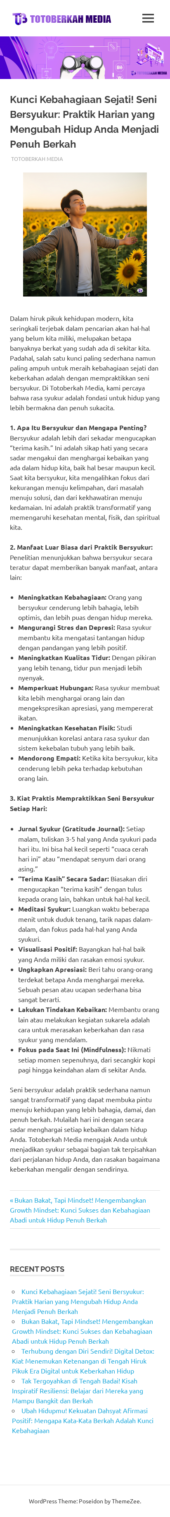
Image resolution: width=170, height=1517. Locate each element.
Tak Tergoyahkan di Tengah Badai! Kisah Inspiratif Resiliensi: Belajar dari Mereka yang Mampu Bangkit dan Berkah (77, 1390)
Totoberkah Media (37, 158)
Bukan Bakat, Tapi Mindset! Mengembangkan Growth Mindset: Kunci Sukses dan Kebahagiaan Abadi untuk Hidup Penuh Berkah (80, 1210)
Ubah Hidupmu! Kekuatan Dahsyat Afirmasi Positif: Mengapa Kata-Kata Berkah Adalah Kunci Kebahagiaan (82, 1420)
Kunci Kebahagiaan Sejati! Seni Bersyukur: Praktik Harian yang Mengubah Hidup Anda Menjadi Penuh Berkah (78, 1301)
